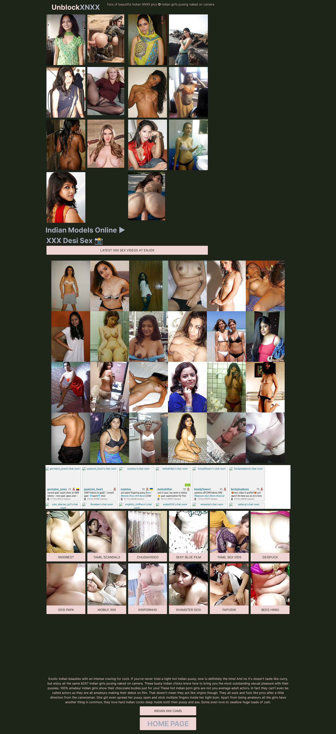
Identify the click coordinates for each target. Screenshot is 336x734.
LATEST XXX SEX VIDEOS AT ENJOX (127, 250)
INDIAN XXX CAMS (168, 711)
